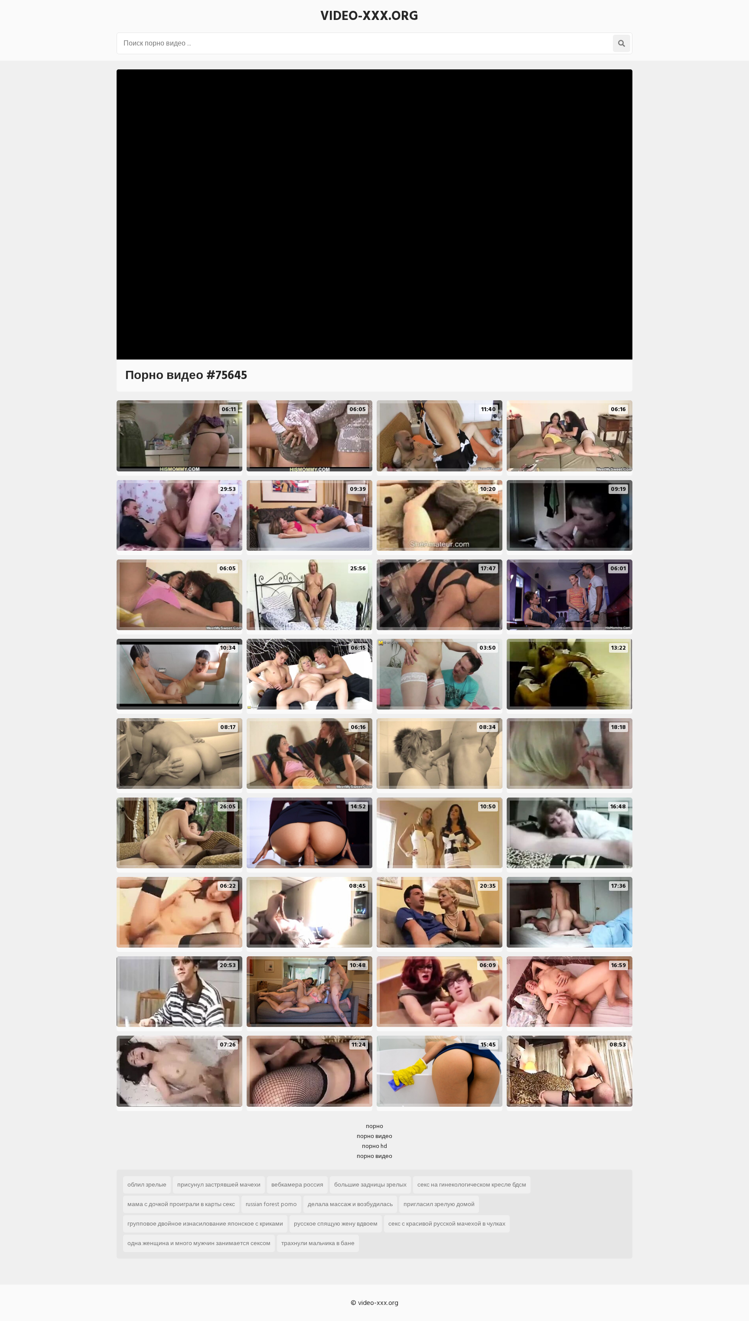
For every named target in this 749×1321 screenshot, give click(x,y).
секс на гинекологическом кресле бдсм (471, 1185)
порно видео (374, 1136)
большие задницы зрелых (370, 1185)
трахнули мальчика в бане (318, 1243)
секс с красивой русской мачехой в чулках (446, 1224)
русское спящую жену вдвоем (336, 1224)
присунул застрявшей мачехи (219, 1185)
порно (374, 1126)
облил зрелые (146, 1185)
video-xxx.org (369, 16)
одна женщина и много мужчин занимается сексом (198, 1243)
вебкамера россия (297, 1185)
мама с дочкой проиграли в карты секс (181, 1204)
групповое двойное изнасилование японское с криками (205, 1224)
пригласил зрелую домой (439, 1204)
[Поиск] (621, 43)
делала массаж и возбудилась (350, 1204)
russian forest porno (271, 1204)
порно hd (374, 1146)
